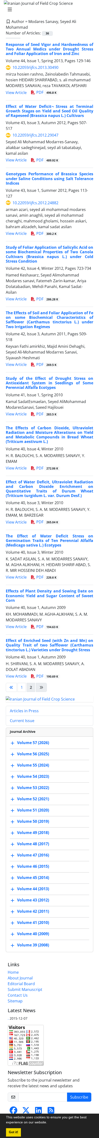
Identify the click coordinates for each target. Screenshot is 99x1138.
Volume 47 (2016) (33, 855)
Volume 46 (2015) (33, 866)
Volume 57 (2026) (33, 743)
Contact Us (18, 995)
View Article (16, 92)
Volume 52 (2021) (33, 799)
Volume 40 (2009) (33, 934)
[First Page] (11, 687)
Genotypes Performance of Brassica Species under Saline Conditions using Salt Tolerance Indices (49, 178)
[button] (49, 1123)
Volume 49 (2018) (33, 832)
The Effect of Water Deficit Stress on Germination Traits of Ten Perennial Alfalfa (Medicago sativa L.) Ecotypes (49, 540)
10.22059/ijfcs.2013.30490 (35, 67)
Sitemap (15, 1001)
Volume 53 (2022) (33, 787)
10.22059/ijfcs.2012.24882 (35, 202)
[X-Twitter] (26, 1111)
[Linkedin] (38, 1111)
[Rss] (51, 1111)
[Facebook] (13, 1111)
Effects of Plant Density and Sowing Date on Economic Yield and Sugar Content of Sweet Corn (49, 595)
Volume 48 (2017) (33, 844)
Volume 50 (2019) (33, 821)
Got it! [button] (13, 1132)
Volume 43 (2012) (33, 900)
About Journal (20, 978)
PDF (45, 92)
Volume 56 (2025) (33, 754)
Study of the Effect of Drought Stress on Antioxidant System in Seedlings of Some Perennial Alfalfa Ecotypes (49, 383)
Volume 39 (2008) (33, 945)
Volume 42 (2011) (33, 911)
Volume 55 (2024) (33, 765)
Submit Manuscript (25, 989)
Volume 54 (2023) (33, 776)
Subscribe (79, 1097)
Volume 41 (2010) (33, 922)
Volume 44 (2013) (33, 889)
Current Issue (22, 720)
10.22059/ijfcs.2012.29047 (35, 135)
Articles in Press (24, 710)
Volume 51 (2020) (33, 810)
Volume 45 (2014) (33, 877)
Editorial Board (21, 983)
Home (13, 972)
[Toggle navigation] (48, 9)
